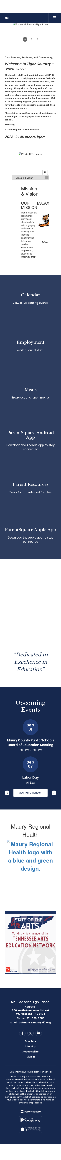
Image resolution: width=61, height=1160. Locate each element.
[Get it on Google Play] (30, 1119)
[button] (7, 18)
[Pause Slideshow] (45, 172)
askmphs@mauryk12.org (35, 1022)
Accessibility (31, 1051)
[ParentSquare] (30, 1111)
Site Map (30, 1046)
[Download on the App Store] (30, 1129)
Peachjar (30, 1041)
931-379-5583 (35, 1018)
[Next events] (54, 793)
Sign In (30, 1056)
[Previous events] (7, 793)
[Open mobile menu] (54, 18)
